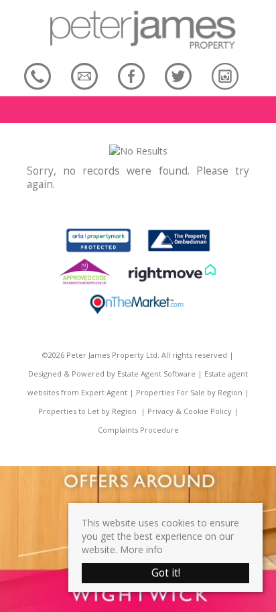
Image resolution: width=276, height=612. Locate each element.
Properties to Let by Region (87, 411)
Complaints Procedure (138, 430)
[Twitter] (178, 76)
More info (141, 549)
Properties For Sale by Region (189, 392)
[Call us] (37, 76)
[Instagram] (225, 76)
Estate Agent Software (156, 374)
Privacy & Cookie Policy (189, 411)
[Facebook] (131, 76)
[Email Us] (84, 76)
